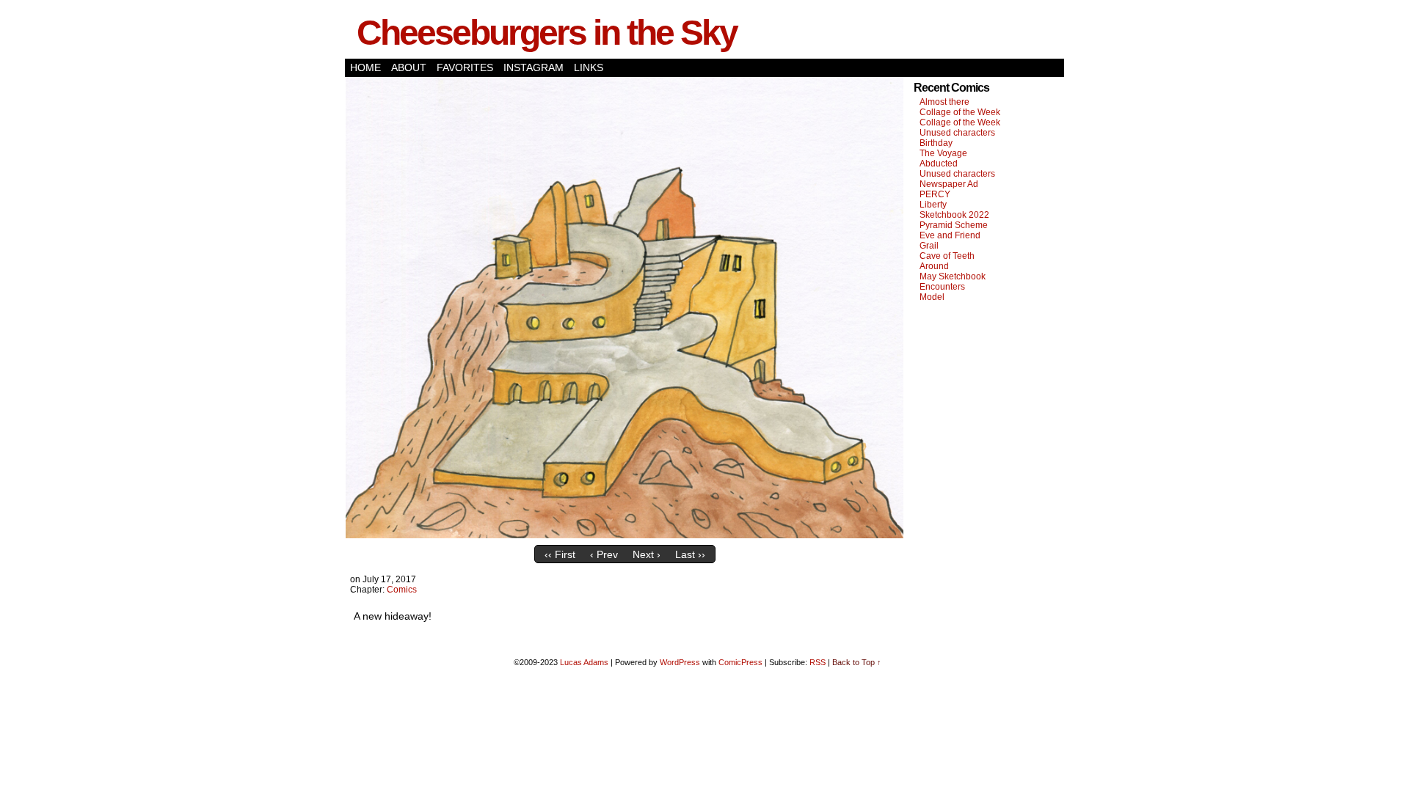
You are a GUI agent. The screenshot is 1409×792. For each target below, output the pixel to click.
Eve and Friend (950, 235)
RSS (817, 662)
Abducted (939, 163)
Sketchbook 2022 (954, 215)
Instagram (533, 67)
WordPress (680, 662)
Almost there (944, 102)
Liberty (933, 204)
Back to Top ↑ (856, 662)
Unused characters (957, 133)
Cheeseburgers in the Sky (547, 32)
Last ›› (690, 554)
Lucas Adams (584, 662)
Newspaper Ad (949, 184)
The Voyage (943, 153)
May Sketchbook (953, 276)
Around (934, 266)
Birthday (936, 143)
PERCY (935, 194)
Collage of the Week (960, 112)
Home (365, 67)
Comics (402, 589)
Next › (646, 554)
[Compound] (624, 534)
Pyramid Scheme (954, 225)
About (408, 67)
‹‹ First (560, 554)
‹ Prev (604, 554)
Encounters (942, 287)
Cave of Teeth (947, 256)
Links (588, 67)
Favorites (465, 67)
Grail (929, 246)
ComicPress (740, 662)
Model (932, 297)
